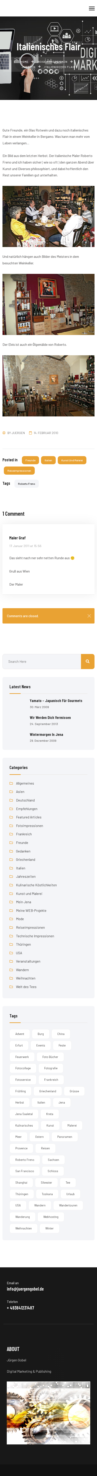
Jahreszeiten (26, 876)
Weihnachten (25, 978)
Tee (68, 1182)
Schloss (53, 1171)
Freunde (30, 460)
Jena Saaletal (24, 1114)
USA (19, 953)
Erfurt (19, 1045)
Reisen (45, 1148)
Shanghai (21, 1182)
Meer (18, 1137)
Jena (62, 1102)
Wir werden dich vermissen (50, 717)
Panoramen (64, 1137)
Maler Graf (17, 537)
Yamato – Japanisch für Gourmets (56, 700)
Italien (48, 460)
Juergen (18, 433)
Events (40, 1045)
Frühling (20, 1091)
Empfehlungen (26, 809)
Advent (19, 1034)
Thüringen (23, 944)
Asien (20, 792)
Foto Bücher (50, 1057)
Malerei (72, 1125)
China (61, 1034)
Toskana (47, 1194)
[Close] (89, 616)
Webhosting (50, 1217)
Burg (41, 1034)
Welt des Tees (26, 987)
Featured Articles (29, 817)
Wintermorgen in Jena (46, 734)
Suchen (88, 661)
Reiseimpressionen (19, 470)
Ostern (39, 1137)
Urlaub (70, 1194)
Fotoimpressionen (29, 826)
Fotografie (51, 1068)
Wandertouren (68, 1205)
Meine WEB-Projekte (31, 910)
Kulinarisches (24, 1125)
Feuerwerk (22, 1057)
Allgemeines (25, 783)
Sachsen (53, 1160)
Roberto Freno (26, 483)
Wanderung (22, 1217)
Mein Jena (23, 902)
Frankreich (24, 834)
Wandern (22, 970)
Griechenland (25, 859)
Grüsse (74, 1091)
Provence (21, 1148)
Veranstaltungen (28, 961)
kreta (49, 1114)
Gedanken (23, 851)
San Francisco (24, 1171)
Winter (49, 1228)
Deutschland (25, 800)
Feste (62, 1045)
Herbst (19, 1102)
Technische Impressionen (35, 936)
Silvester (46, 1182)
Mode (20, 919)
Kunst (50, 1125)
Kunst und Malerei (72, 460)
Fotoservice (23, 1079)
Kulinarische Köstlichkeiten (36, 885)
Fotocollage (23, 1068)
